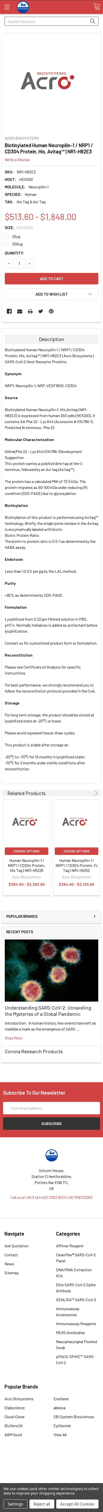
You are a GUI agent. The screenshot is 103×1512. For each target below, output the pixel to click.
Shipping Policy (51, 1467)
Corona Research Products (34, 1051)
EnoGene (61, 1398)
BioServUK (13, 1425)
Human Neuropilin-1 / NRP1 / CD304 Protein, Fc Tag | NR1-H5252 (77, 865)
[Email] (19, 311)
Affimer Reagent (70, 1245)
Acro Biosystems (19, 1398)
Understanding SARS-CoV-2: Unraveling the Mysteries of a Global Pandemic (48, 1011)
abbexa (60, 1407)
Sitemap (11, 1272)
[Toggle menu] (7, 7)
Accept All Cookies (77, 1504)
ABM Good (13, 1434)
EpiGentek (62, 1425)
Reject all (42, 1504)
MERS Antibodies (70, 1332)
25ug (16, 236)
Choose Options (27, 851)
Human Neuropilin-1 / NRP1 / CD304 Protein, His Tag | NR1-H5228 (26, 865)
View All (60, 1434)
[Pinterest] (51, 311)
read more (13, 1038)
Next (95, 793)
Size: (19, 227)
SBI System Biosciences (74, 1416)
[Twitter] (40, 311)
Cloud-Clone (14, 1416)
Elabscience (14, 1407)
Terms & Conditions (51, 1461)
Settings (15, 1504)
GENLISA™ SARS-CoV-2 (76, 1299)
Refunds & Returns (51, 1473)
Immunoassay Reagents (76, 1323)
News (9, 1263)
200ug (17, 243)
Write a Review (17, 159)
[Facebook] (9, 311)
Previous (89, 793)
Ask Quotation (16, 1245)
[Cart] (96, 6)
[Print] (30, 311)
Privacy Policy (51, 1479)
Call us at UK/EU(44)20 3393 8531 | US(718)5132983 (51, 1197)
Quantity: (14, 252)
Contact (11, 1254)
